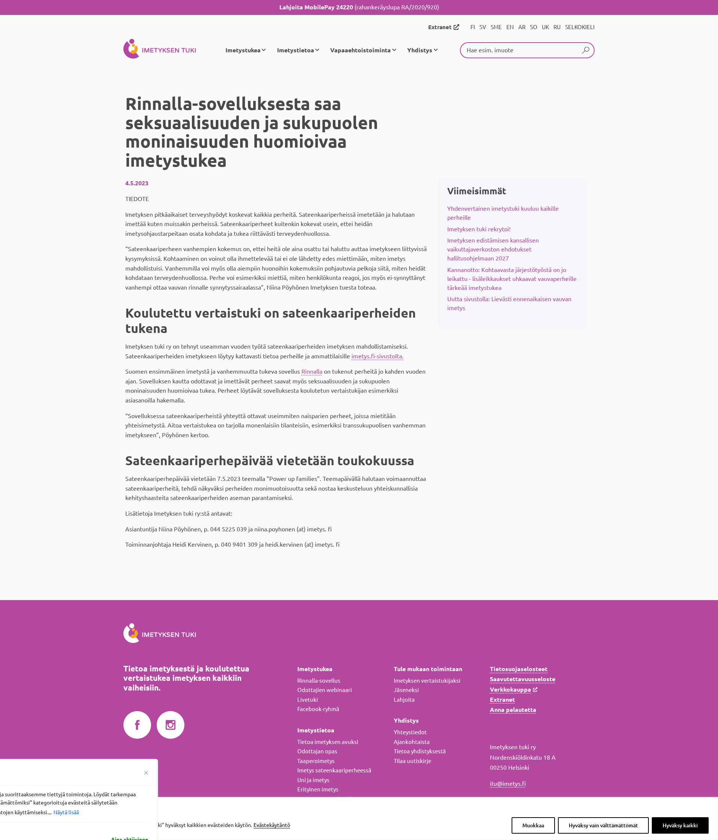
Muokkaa (533, 825)
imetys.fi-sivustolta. (378, 356)
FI (472, 27)
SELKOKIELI (580, 27)
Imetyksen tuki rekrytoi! (478, 229)
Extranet (440, 27)
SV (482, 27)
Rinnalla (311, 371)
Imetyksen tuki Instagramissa (170, 725)
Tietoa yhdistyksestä (420, 751)
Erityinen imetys (317, 789)
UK (545, 27)
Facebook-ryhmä (318, 709)
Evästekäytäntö (272, 825)
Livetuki (307, 700)
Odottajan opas (317, 751)
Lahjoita (404, 700)
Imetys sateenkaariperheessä (334, 770)
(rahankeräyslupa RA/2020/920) (359, 7)
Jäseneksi (406, 690)
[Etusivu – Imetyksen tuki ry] (159, 50)
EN (510, 27)
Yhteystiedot (410, 732)
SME (496, 27)
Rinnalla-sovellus (318, 680)
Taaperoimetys (316, 761)
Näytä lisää (66, 812)
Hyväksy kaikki (680, 825)
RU (557, 27)
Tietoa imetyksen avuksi (327, 742)
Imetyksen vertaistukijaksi (427, 680)
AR (521, 27)
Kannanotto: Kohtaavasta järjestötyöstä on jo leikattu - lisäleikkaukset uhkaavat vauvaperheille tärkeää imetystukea (512, 278)
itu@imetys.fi (508, 783)
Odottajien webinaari (324, 690)
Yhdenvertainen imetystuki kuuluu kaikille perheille (503, 213)
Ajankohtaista (412, 742)
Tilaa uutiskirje (412, 761)
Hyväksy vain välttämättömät (603, 825)
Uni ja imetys (313, 780)
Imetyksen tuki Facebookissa (137, 725)
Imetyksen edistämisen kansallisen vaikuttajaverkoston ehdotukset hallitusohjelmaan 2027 (493, 249)
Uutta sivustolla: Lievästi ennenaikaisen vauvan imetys (509, 303)
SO (533, 27)
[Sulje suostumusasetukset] (146, 773)
